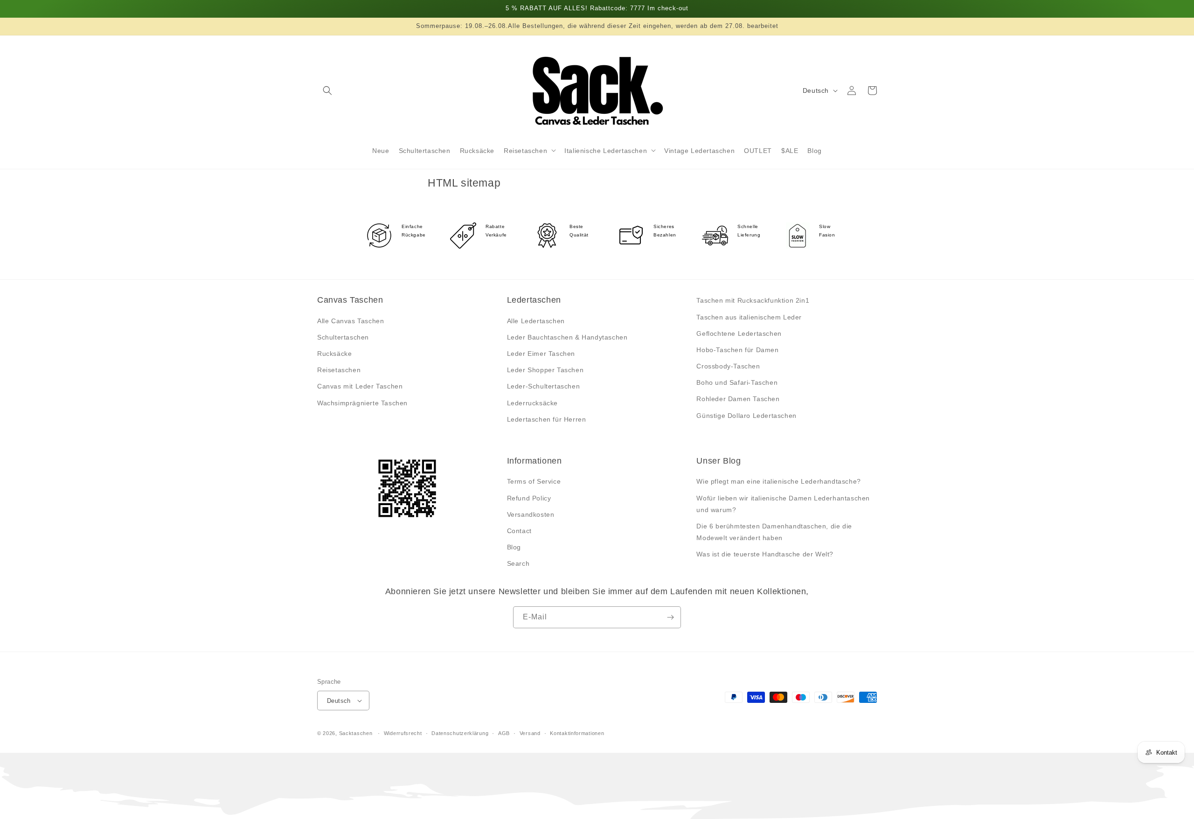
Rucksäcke (334, 353)
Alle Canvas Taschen (350, 321)
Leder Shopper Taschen (545, 370)
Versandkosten (531, 514)
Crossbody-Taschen (728, 366)
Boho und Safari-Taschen (736, 382)
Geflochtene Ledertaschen (738, 333)
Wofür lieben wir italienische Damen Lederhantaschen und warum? (783, 504)
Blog (514, 547)
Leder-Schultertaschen (543, 386)
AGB (504, 733)
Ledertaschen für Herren (546, 419)
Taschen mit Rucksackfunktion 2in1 (752, 300)
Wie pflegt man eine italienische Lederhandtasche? (778, 481)
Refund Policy (529, 498)
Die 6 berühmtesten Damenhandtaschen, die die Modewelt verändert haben (774, 531)
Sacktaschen (356, 733)
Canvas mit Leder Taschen (360, 386)
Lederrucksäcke (532, 403)
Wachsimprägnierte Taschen (362, 403)
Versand (530, 733)
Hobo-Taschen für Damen (737, 350)
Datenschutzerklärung (459, 733)
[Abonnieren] (670, 617)
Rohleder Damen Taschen (737, 399)
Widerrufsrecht (403, 733)
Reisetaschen (339, 370)
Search (518, 563)
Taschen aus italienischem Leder (749, 317)
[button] (327, 90)
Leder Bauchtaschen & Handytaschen (567, 337)
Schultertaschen (343, 337)
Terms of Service (534, 481)
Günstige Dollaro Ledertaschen (746, 415)
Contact (519, 530)
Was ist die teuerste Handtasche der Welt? (764, 554)
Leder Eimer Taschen (541, 353)
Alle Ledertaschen (536, 321)
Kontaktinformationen (577, 733)
